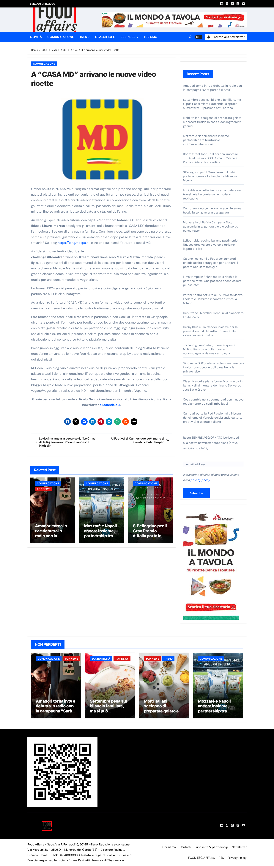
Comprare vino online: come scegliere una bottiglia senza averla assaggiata (212, 210)
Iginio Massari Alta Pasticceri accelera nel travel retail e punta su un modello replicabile (212, 194)
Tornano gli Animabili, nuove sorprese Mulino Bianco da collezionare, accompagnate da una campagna (209, 349)
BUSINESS (128, 37)
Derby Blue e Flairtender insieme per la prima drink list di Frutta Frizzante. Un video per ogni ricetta (210, 331)
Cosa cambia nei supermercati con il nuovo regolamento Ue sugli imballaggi (213, 402)
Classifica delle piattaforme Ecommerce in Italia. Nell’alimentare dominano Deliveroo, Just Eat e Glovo (212, 385)
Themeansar (115, 860)
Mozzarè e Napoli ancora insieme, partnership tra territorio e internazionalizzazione (100, 538)
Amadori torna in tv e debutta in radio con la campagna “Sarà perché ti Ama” (51, 535)
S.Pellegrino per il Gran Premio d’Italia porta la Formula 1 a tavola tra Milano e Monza (150, 538)
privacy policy (200, 480)
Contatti (185, 847)
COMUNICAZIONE (60, 37)
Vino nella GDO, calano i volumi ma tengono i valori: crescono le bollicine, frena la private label (213, 367)
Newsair (97, 860)
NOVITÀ (36, 37)
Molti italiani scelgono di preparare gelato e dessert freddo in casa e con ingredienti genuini (212, 122)
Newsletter (239, 847)
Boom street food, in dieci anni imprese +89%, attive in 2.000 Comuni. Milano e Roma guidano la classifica (210, 158)
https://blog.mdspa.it (73, 243)
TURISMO (151, 37)
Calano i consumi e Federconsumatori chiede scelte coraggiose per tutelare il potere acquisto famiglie (210, 263)
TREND (85, 37)
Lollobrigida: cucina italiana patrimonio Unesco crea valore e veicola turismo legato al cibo (210, 245)
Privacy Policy (237, 858)
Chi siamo (169, 847)
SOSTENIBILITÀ (101, 658)
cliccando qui (110, 405)
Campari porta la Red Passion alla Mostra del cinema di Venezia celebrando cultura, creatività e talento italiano (212, 418)
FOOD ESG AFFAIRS (201, 858)
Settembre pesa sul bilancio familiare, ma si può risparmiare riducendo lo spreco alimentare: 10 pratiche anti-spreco (212, 104)
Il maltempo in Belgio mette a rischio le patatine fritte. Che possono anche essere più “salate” (212, 281)
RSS (221, 858)
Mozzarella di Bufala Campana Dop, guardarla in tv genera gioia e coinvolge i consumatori (211, 226)
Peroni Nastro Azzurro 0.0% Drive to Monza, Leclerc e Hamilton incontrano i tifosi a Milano (213, 299)
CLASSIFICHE (105, 37)
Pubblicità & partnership (211, 847)
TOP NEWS (43, 489)
